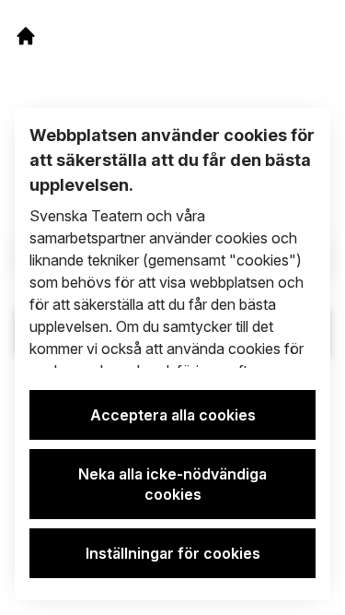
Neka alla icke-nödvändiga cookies (172, 484)
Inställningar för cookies (173, 553)
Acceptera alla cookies (173, 415)
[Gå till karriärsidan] (26, 36)
